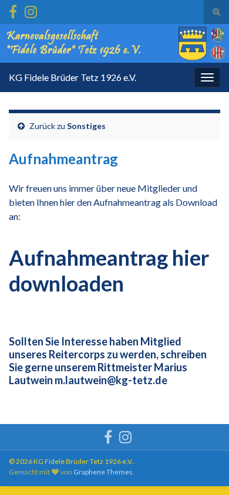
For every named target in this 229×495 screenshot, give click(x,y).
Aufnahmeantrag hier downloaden (109, 270)
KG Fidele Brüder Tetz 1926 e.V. (72, 77)
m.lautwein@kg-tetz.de (111, 380)
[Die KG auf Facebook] (13, 9)
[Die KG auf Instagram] (31, 9)
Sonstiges (86, 126)
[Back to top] (202, 468)
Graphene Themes (103, 471)
